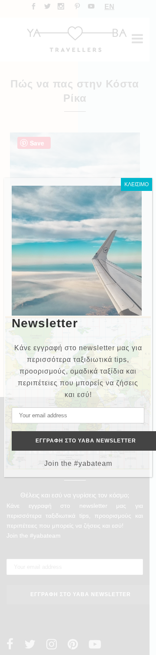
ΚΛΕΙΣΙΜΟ (136, 184)
